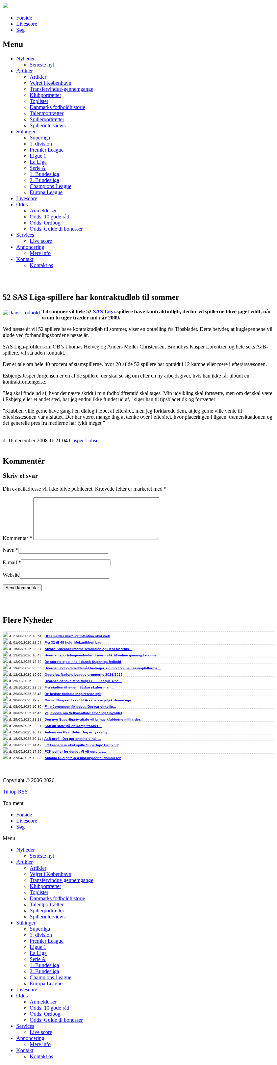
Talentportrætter (47, 113)
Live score (41, 241)
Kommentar (17, 538)
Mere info (40, 253)
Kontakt (24, 259)
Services (25, 235)
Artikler (24, 71)
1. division (41, 144)
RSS (23, 792)
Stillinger (25, 131)
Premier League (47, 150)
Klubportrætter (45, 95)
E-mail (10, 562)
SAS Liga (104, 311)
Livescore (26, 24)
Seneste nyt (42, 65)
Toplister (39, 101)
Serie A (38, 168)
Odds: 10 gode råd (49, 216)
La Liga (38, 162)
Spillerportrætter (47, 119)
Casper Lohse (83, 440)
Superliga (40, 137)
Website (11, 575)
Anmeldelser (43, 210)
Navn (9, 550)
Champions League (50, 186)
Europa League (46, 192)
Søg (20, 30)
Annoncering (30, 247)
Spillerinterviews (48, 125)
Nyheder (25, 58)
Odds (22, 204)
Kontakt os (41, 265)
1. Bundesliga (44, 174)
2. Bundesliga (44, 180)
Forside (24, 18)
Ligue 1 (38, 156)
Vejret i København (50, 83)
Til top (10, 792)
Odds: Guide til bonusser (56, 229)
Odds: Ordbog (45, 223)
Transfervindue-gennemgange (61, 89)
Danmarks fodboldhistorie (57, 107)
